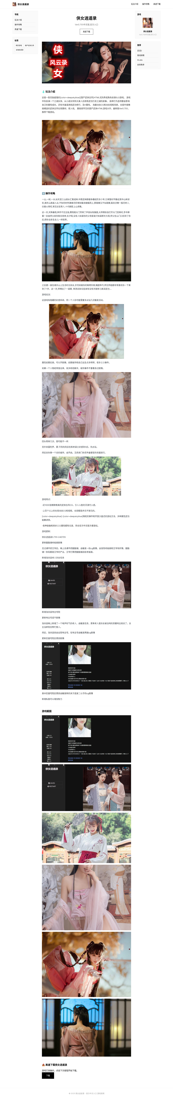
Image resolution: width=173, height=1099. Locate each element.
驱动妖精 (140, 55)
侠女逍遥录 (23, 4)
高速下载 (156, 4)
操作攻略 (145, 4)
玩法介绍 (134, 4)
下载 (48, 1075)
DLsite (139, 60)
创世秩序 (140, 65)
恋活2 (139, 51)
